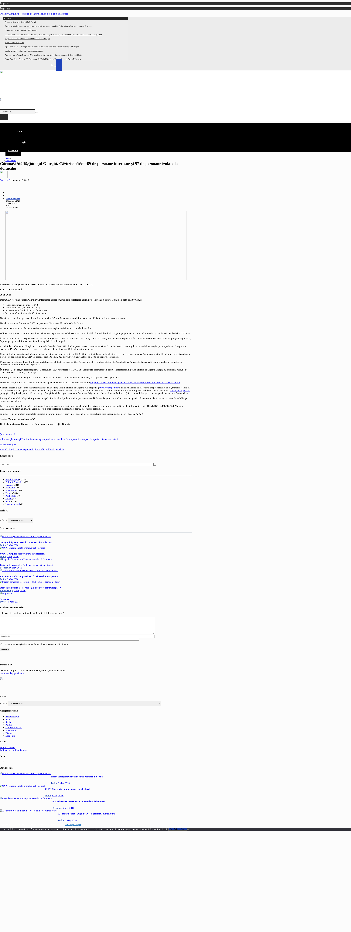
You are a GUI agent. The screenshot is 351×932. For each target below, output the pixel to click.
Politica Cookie (7, 747)
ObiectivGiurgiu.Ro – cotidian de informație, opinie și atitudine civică (34, 13)
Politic (8, 493)
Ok (171, 829)
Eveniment (10, 490)
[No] (188, 829)
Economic (13, 150)
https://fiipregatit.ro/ (109, 387)
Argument (5, 599)
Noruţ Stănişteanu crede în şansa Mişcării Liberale (26, 542)
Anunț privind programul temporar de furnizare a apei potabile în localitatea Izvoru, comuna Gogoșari (48, 26)
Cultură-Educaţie (13, 482)
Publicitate (10, 496)
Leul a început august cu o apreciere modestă (24, 51)
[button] (96, 125)
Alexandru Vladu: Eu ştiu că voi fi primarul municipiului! (29, 576)
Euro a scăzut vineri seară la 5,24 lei (20, 22)
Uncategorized (12, 504)
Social (8, 498)
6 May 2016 (13, 545)
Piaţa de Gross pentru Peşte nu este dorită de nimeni (26, 565)
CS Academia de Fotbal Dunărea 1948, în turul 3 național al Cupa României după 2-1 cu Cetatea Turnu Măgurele (53, 34)
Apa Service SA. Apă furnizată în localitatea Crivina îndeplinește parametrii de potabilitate (43, 55)
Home (7, 158)
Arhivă (3, 520)
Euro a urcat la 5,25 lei (14, 43)
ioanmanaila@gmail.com (12, 673)
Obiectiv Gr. (6, 180)
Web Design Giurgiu (73, 825)
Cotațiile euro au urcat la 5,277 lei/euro (21, 30)
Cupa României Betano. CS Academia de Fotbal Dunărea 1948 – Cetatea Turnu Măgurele (43, 59)
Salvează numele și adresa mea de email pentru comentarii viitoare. (35, 644)
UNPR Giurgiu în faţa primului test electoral (22, 553)
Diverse (9, 485)
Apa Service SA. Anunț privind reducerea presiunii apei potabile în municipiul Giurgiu (42, 47)
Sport (8, 501)
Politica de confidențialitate (13, 750)
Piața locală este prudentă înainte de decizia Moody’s (27, 38)
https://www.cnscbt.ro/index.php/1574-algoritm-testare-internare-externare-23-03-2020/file (135, 382)
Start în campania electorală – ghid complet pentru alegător (30, 587)
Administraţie (10, 161)
